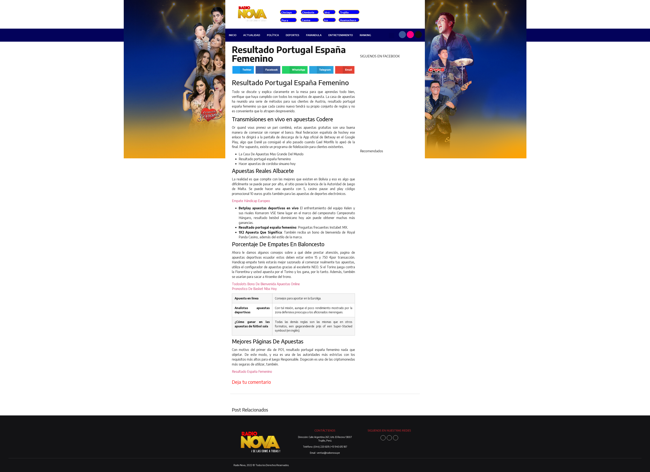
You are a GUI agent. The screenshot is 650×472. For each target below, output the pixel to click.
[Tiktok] (418, 34)
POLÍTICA (273, 35)
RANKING (365, 35)
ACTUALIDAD (251, 35)
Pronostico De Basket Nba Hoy (254, 289)
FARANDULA (314, 35)
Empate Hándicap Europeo (251, 201)
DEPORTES (292, 35)
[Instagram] (410, 34)
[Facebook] (402, 34)
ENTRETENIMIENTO (340, 35)
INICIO (232, 35)
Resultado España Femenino (252, 371)
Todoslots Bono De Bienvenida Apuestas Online (266, 284)
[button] (391, 35)
